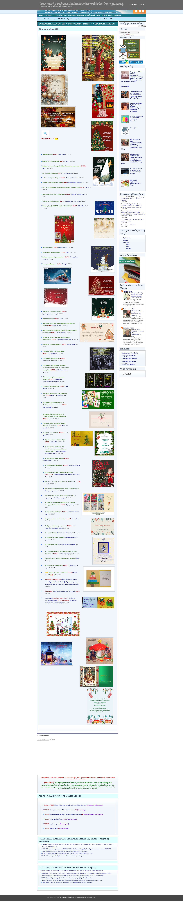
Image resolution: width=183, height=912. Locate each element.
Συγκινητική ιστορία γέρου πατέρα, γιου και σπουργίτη (65, 814)
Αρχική (40, 15)
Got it (141, 5)
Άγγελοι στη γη (54, 824)
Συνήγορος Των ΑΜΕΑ (129, 356)
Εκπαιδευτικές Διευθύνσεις (100, 19)
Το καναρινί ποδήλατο (56, 819)
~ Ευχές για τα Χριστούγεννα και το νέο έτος (54, 379)
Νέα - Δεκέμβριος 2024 (49, 29)
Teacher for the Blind (128, 309)
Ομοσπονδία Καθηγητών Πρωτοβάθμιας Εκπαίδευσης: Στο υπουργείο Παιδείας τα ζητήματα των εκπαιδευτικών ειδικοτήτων (131, 205)
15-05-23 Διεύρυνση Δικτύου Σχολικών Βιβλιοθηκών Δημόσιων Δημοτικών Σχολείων (63, 856)
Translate (131, 35)
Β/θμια (127, 246)
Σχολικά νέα (126, 238)
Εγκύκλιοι (117, 15)
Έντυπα (104, 15)
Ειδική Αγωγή (90, 15)
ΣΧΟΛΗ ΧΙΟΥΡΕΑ (128, 328)
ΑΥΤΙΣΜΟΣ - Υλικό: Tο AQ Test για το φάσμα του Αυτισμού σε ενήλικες (136, 171)
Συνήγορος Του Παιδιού (129, 358)
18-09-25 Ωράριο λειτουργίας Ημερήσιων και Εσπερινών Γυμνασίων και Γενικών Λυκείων (65, 851)
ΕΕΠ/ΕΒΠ (128, 248)
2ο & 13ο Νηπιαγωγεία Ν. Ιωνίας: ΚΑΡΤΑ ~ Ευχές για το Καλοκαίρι (136, 118)
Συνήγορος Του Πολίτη (129, 361)
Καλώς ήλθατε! (134, 128)
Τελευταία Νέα (42, 19)
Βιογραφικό (48, 15)
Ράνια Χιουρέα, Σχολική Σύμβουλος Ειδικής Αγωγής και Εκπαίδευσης (77, 897)
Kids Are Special (127, 291)
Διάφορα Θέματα (86, 19)
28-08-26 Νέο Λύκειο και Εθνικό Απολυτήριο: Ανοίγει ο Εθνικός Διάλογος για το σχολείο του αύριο (67, 882)
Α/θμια (127, 244)
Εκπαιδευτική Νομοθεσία (130, 353)
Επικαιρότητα (52, 19)
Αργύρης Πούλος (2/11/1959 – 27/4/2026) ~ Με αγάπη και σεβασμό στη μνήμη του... (137, 333)
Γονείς (110, 15)
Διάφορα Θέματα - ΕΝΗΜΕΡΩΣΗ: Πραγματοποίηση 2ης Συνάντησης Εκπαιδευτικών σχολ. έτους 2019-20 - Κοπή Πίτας (131, 158)
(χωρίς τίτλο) (125, 86)
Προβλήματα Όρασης (73, 19)
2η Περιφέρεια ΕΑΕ (60, 15)
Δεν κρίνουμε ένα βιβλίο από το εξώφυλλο (62, 810)
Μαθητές (125, 240)
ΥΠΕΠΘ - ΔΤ (62, 19)
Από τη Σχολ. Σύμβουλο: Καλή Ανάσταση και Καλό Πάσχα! (135, 183)
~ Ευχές (55, 161)
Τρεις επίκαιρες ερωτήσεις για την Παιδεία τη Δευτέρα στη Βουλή (132, 220)
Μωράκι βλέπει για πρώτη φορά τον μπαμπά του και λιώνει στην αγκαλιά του (137, 313)
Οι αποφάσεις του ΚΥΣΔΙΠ (128, 225)
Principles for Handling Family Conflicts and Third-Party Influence (137, 294)
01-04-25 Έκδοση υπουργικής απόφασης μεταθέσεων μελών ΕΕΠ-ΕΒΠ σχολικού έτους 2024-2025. (67, 853)
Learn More (133, 5)
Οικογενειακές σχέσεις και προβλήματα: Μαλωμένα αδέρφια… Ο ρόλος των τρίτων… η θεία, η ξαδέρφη (136, 95)
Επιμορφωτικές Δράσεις (76, 15)
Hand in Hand (54, 828)
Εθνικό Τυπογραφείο (128, 364)
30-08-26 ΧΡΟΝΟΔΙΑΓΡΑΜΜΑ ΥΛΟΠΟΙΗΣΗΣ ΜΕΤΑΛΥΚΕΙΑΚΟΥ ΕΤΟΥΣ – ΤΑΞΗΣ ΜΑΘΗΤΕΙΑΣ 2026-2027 (72, 871)
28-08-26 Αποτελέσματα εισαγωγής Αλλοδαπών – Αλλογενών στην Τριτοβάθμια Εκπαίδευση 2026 (67, 878)
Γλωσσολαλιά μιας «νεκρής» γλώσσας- (70, 805)
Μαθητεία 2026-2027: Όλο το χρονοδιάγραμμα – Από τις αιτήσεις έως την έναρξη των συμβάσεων (133, 198)
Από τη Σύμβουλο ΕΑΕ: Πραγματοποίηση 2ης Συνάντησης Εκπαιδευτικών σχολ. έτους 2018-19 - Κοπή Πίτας (131, 144)
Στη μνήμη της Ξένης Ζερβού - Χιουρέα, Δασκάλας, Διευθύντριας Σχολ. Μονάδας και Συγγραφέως (136, 107)
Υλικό (98, 15)
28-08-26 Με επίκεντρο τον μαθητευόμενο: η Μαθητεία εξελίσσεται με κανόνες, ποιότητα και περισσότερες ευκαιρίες (72, 880)
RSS (111, 19)
